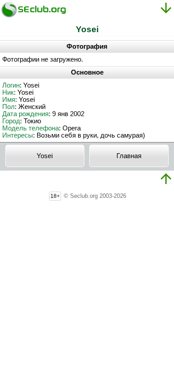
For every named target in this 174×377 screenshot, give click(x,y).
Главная (128, 155)
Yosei (45, 155)
